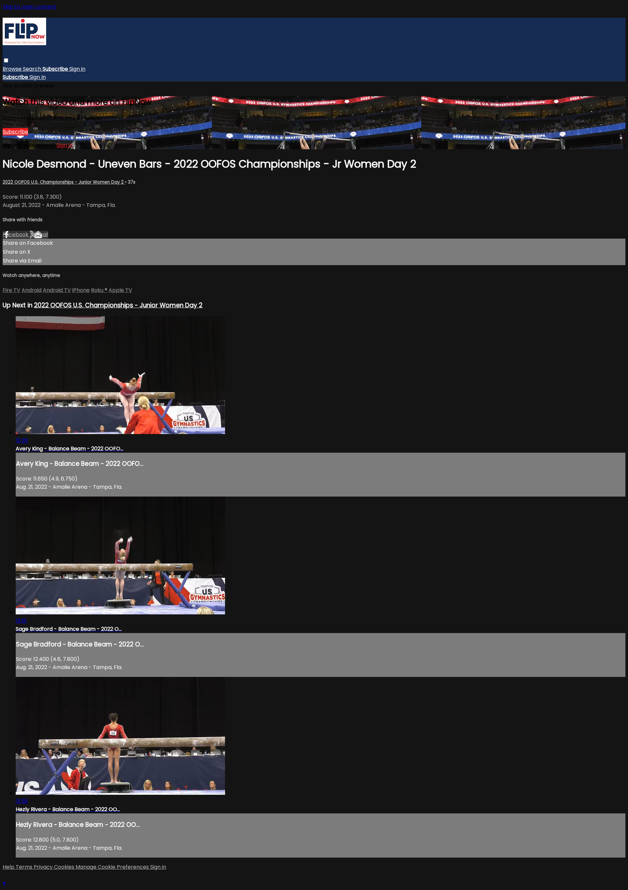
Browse (13, 69)
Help (9, 867)
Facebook (16, 234)
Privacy (44, 867)
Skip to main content (29, 6)
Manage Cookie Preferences (113, 867)
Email (41, 234)
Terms (25, 867)
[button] (6, 60)
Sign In (37, 77)
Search (33, 69)
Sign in (77, 69)
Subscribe (15, 132)
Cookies (65, 867)
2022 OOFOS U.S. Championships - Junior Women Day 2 (64, 182)
